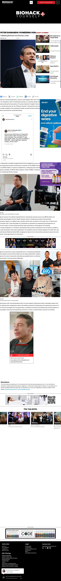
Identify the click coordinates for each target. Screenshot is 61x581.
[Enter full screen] (31, 352)
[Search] (57, 2)
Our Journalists (5, 547)
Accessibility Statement (30, 553)
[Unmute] (14, 352)
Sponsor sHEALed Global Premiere (9, 558)
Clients (3, 562)
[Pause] (12, 352)
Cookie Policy (28, 547)
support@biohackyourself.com (49, 546)
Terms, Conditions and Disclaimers (30, 549)
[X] (45, 548)
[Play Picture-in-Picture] (29, 352)
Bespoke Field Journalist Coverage (10, 566)
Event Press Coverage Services (9, 563)
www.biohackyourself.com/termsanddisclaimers (17, 389)
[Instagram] (43, 548)
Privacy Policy (28, 546)
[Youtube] (48, 548)
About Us (4, 546)
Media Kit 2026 (5, 550)
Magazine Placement (7, 556)
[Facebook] (50, 548)
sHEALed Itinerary (6, 559)
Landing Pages (5, 560)
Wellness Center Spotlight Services (10, 564)
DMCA (26, 551)
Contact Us (4, 549)
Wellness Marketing (6, 555)
